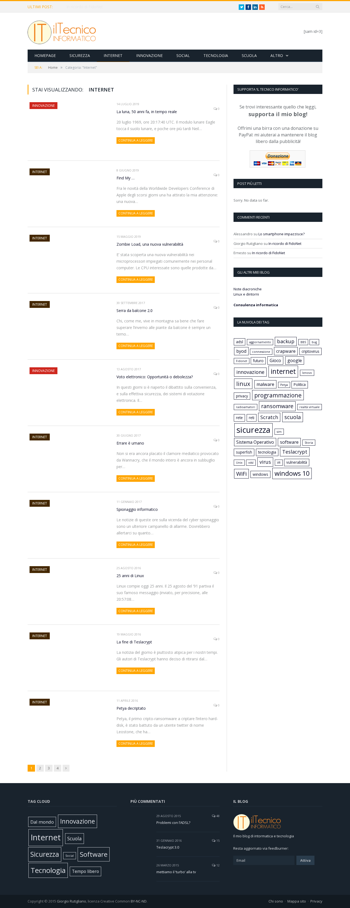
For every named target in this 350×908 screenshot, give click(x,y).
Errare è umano (130, 443)
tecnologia (267, 452)
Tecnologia (215, 55)
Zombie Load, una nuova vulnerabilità (149, 244)
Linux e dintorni (246, 294)
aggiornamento (260, 342)
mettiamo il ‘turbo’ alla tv (176, 871)
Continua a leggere (135, 140)
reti (251, 417)
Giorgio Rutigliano (71, 901)
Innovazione (149, 55)
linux (243, 384)
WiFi (241, 473)
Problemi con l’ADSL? (173, 822)
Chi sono (276, 901)
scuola (292, 417)
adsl (239, 341)
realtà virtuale (309, 407)
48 (217, 816)
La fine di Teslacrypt (134, 642)
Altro (276, 55)
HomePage (45, 55)
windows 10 (292, 473)
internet (283, 371)
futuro (258, 360)
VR (279, 463)
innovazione (250, 372)
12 (217, 865)
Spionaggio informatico (137, 509)
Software (93, 854)
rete (239, 417)
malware (265, 384)
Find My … (125, 178)
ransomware (277, 406)
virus (265, 462)
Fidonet (241, 361)
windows (260, 474)
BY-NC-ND (139, 901)
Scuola (249, 55)
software (289, 442)
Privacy (316, 901)
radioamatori (245, 407)
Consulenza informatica (256, 304)
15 (217, 840)
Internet (113, 55)
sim (279, 432)
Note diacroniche (248, 289)
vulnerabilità (296, 462)
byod (241, 351)
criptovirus (310, 351)
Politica (300, 384)
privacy (242, 396)
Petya (284, 385)
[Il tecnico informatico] (62, 31)
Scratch (269, 417)
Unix (239, 463)
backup (285, 341)
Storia (309, 443)
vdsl (250, 463)
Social (183, 55)
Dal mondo (42, 822)
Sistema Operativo (255, 442)
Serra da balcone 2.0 (134, 310)
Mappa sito (296, 901)
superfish (244, 452)
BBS (303, 342)
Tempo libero (85, 871)
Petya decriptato (131, 708)
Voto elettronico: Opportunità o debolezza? (154, 376)
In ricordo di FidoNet (285, 243)
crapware (286, 351)
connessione (261, 352)
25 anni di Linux (130, 575)
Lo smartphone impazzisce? (281, 233)
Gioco (275, 360)
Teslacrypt (294, 451)
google (294, 360)
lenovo (307, 373)
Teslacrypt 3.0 (167, 847)
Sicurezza (79, 55)
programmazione (278, 395)
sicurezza (253, 429)
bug (314, 342)
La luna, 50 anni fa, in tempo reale (96, 6)
